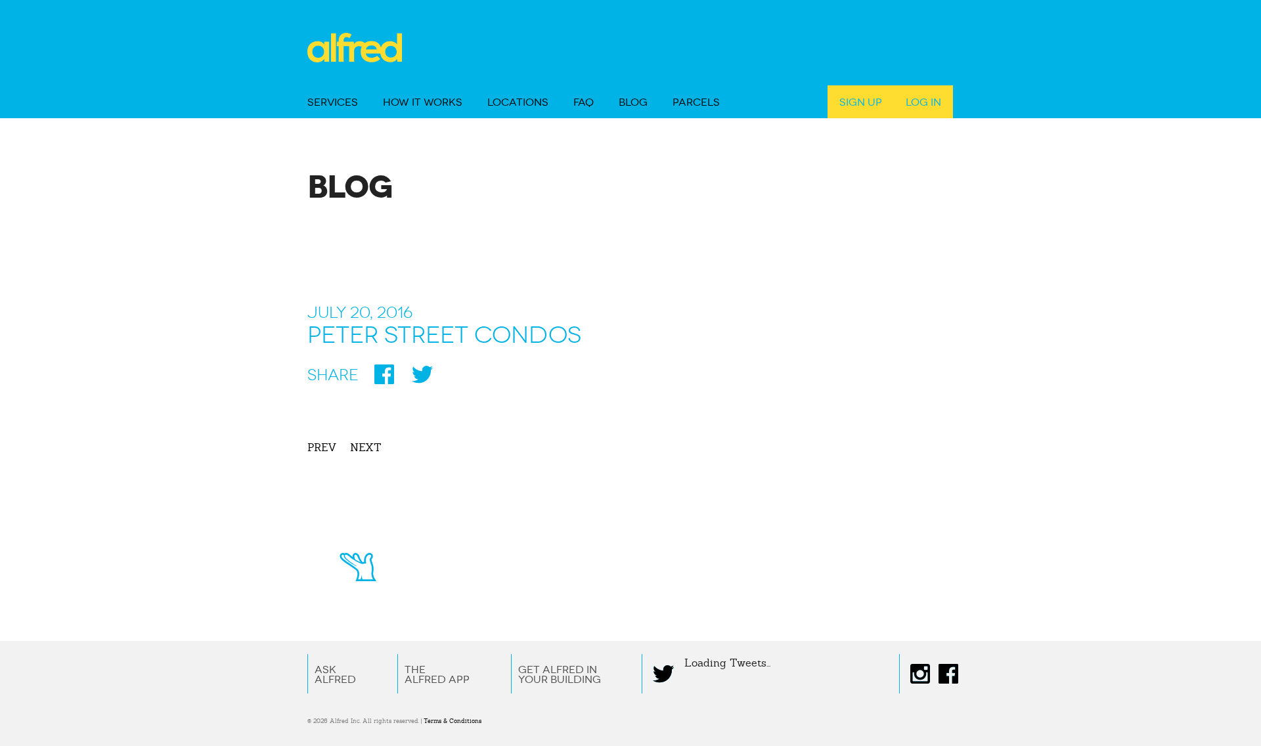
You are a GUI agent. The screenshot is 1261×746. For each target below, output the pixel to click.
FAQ (583, 102)
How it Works (422, 102)
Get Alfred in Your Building (559, 674)
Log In (923, 102)
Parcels (696, 102)
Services (332, 102)
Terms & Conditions (452, 721)
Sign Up (860, 102)
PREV (322, 447)
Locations (517, 102)
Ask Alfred (335, 674)
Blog (633, 102)
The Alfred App (437, 674)
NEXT (366, 447)
